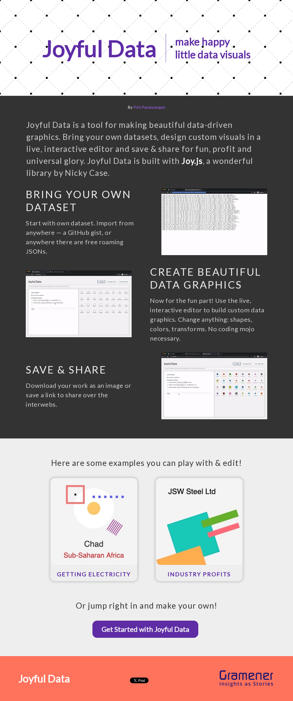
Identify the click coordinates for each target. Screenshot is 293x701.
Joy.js (192, 161)
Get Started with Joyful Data (145, 629)
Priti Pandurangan (149, 107)
